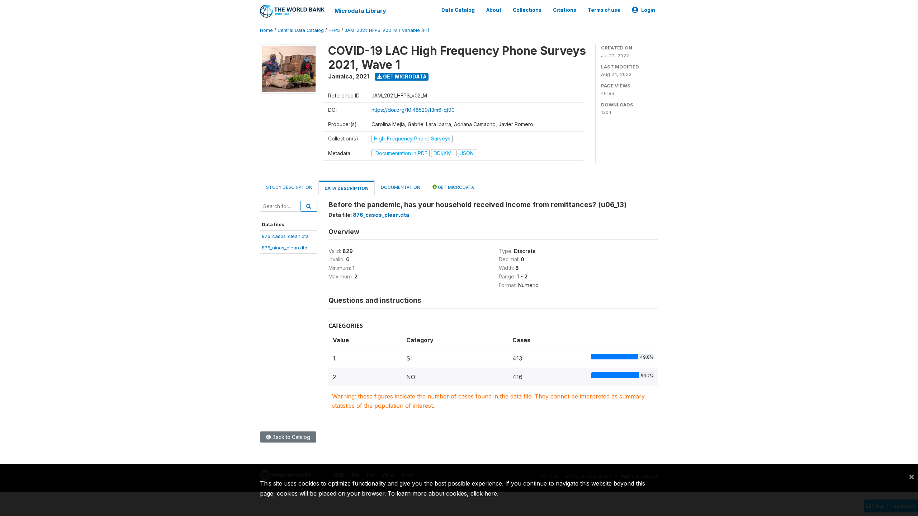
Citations (564, 10)
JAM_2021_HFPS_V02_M (371, 30)
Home (266, 30)
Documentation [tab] (400, 187)
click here (483, 493)
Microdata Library (360, 10)
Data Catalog (458, 10)
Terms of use (604, 10)
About (493, 10)
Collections (527, 10)
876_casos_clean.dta (285, 236)
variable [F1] (415, 30)
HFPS (334, 30)
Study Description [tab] (289, 187)
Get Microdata (404, 76)
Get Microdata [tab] (455, 187)
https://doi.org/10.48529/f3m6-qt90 (413, 110)
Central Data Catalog (301, 30)
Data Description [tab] (347, 188)
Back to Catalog (290, 437)
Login (648, 10)
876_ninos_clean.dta (284, 247)
